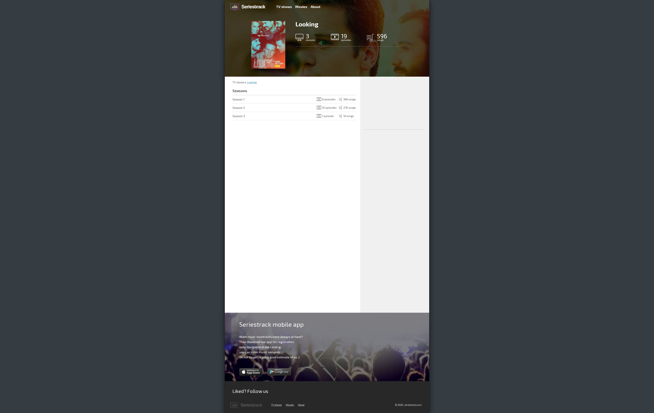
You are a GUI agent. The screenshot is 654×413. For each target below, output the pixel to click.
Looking (252, 82)
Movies (301, 7)
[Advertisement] (394, 103)
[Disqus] (292, 173)
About (315, 7)
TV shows (284, 7)
